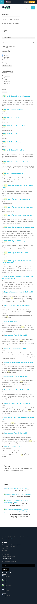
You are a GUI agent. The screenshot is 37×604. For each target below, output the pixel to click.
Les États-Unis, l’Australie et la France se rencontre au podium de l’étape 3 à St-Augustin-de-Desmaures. (20, 516)
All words (6, 55)
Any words (7, 57)
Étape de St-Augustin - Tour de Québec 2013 (18, 292)
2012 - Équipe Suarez (12, 142)
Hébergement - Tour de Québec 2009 (16, 433)
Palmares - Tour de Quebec (13, 447)
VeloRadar (10, 538)
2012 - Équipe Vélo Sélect (13, 174)
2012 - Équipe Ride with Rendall (15, 162)
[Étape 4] (18, 34)
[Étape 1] (32, 33)
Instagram (8, 585)
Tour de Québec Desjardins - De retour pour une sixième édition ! (17, 277)
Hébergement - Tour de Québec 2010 (16, 376)
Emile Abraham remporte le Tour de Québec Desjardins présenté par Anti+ (20, 504)
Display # (4, 89)
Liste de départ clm (10, 321)
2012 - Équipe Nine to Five (13, 150)
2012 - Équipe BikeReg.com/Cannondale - (19, 227)
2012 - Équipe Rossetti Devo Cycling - (18, 215)
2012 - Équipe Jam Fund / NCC (16, 253)
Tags (5, 85)
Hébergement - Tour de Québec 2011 (16, 335)
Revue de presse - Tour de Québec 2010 (17, 390)
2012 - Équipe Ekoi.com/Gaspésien (16, 96)
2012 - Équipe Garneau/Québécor (16, 126)
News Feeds (7, 82)
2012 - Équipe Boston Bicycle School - (18, 207)
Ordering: (4, 63)
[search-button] (33, 42)
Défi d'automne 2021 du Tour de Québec (19, 489)
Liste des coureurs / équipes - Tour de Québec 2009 (18, 418)
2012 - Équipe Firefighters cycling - (17, 199)
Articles (6, 80)
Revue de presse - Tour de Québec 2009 (17, 404)
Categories (7, 76)
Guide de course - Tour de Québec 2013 (17, 306)
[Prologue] (17, 34)
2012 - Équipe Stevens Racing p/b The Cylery (17, 186)
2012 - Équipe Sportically (13, 110)
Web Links (7, 83)
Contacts (6, 78)
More (5, 487)
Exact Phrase (7, 59)
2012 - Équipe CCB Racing (14, 241)
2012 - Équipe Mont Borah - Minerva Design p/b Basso (16, 262)
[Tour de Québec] (6, 7)
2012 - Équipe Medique (12, 134)
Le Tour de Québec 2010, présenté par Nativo (19, 362)
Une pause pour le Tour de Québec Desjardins (21, 495)
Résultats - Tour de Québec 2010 (15, 349)
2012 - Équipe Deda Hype (13, 118)
